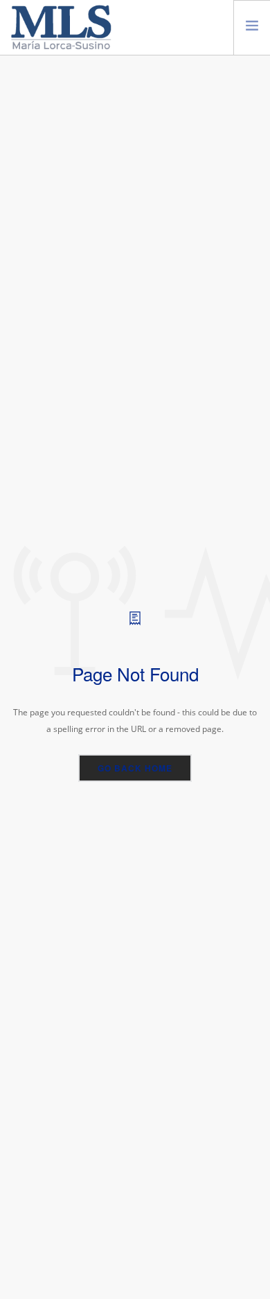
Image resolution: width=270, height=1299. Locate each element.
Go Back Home (135, 768)
